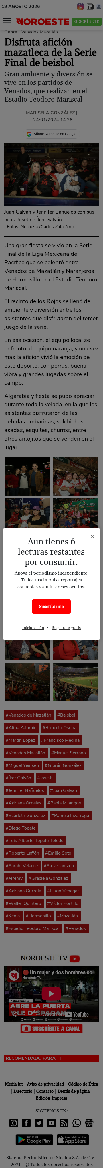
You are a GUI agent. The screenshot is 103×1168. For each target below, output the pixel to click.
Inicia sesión (33, 627)
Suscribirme (51, 606)
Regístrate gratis (66, 627)
